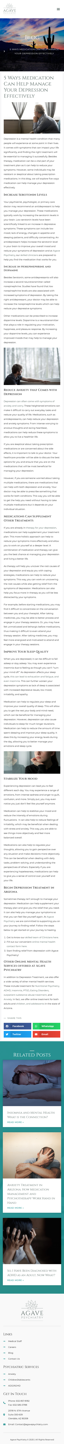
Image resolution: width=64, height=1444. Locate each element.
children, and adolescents (30, 1003)
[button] (58, 9)
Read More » (15, 1122)
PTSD (26, 990)
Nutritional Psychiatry (47, 986)
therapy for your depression (41, 527)
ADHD (7, 990)
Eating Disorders (39, 990)
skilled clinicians (29, 255)
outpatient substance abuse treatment (25, 994)
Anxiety (8, 999)
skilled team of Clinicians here (41, 937)
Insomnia (17, 990)
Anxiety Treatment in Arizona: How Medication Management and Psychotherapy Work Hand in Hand (31, 1194)
